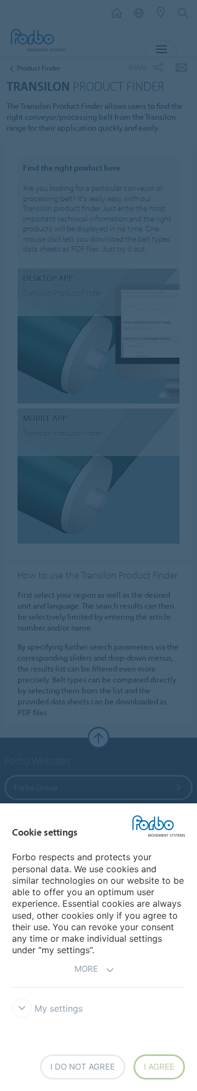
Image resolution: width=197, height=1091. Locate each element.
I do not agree (82, 1066)
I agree (159, 1066)
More (86, 969)
